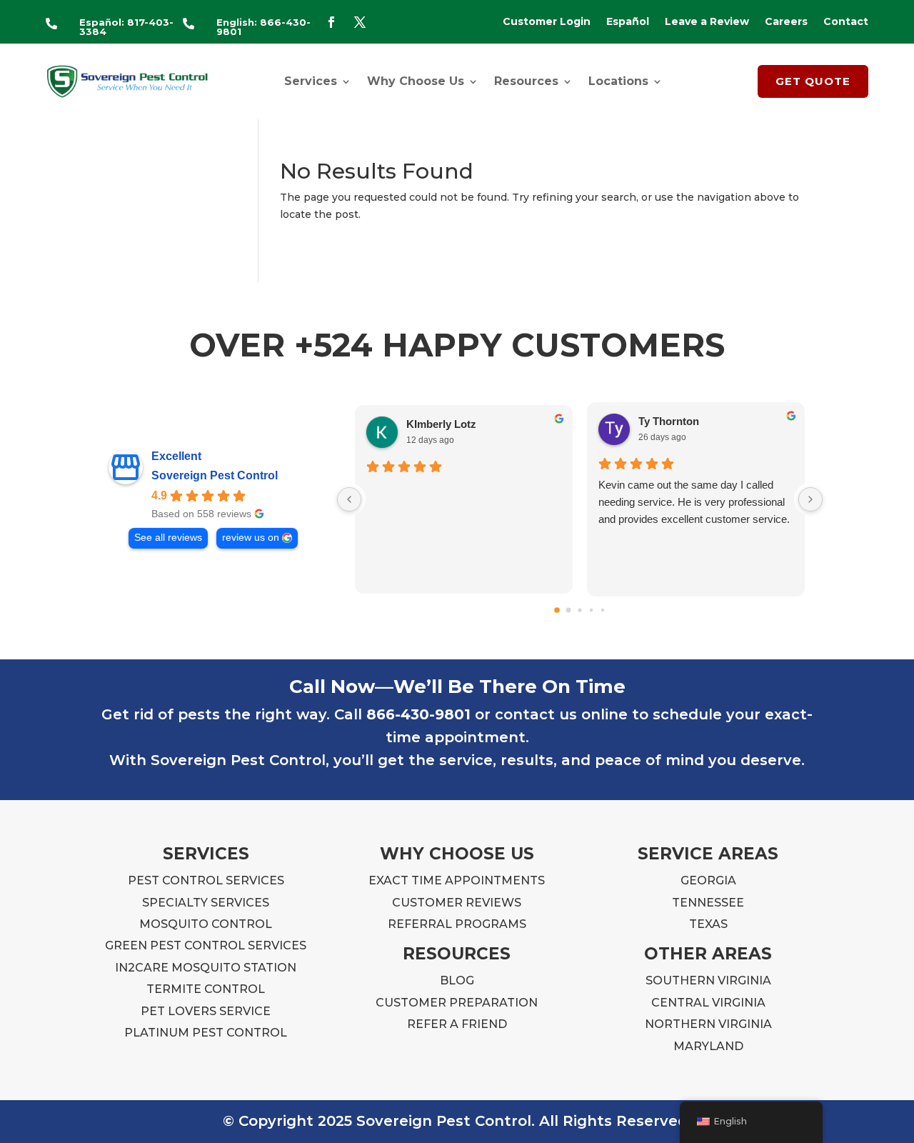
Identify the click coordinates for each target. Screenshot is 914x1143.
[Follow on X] (359, 22)
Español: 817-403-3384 (126, 26)
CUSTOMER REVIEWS (456, 902)
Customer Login (547, 22)
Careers (786, 22)
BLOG (457, 980)
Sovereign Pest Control (214, 475)
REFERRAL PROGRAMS (457, 924)
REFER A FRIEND (457, 1024)
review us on (250, 537)
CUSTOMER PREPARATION (457, 1002)
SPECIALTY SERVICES (205, 902)
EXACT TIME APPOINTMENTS (456, 880)
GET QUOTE (812, 81)
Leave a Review (707, 22)
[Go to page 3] (591, 609)
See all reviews (168, 537)
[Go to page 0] (557, 610)
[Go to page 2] (579, 610)
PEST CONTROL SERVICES (206, 880)
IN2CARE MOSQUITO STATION (205, 967)
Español (627, 22)
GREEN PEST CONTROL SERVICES (205, 945)
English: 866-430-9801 (263, 26)
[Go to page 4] (602, 609)
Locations (618, 81)
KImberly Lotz (441, 424)
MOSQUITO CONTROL (205, 924)
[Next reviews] (810, 499)
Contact (845, 22)
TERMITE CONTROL (205, 989)
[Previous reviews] (349, 499)
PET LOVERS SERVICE (206, 1011)
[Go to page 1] (568, 609)
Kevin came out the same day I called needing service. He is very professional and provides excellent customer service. (694, 502)
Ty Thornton (668, 421)
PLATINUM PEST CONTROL (205, 1032)
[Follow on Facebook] (331, 22)
